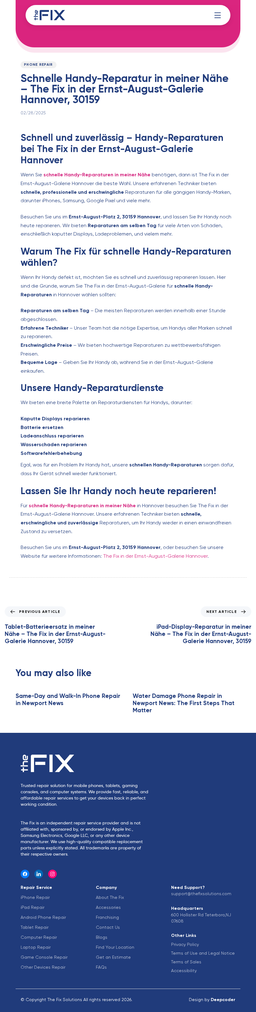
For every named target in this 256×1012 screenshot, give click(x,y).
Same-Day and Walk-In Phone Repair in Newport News (68, 699)
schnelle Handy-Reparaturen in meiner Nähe (96, 175)
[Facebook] (25, 874)
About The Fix (110, 897)
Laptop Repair (36, 947)
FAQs (101, 967)
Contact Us (108, 927)
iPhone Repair (35, 897)
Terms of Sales (186, 961)
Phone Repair (38, 65)
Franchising (107, 917)
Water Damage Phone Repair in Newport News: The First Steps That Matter (183, 703)
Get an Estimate (113, 957)
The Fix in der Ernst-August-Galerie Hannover (155, 556)
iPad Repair (32, 907)
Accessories (108, 907)
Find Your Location (115, 947)
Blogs (101, 937)
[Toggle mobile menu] (217, 15)
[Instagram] (52, 874)
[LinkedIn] (38, 874)
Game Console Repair (44, 957)
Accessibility (184, 970)
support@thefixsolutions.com (201, 893)
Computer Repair (39, 937)
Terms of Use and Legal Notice (203, 953)
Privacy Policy (185, 944)
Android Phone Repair (43, 917)
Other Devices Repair (43, 967)
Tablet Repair (34, 927)
